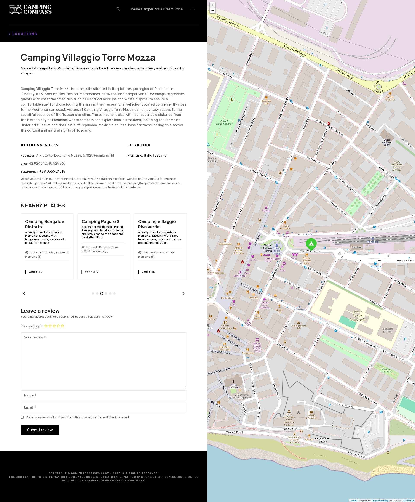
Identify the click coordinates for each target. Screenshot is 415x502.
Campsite (35, 272)
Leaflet (353, 500)
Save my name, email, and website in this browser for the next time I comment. (78, 417)
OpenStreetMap (380, 500)
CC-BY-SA (408, 500)
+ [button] (212, 5)
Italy (147, 155)
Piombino (134, 155)
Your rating (30, 326)
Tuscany (159, 155)
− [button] (212, 10)
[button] (118, 9)
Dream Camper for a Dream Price (156, 9)
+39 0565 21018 (52, 171)
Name (27, 395)
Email (27, 407)
